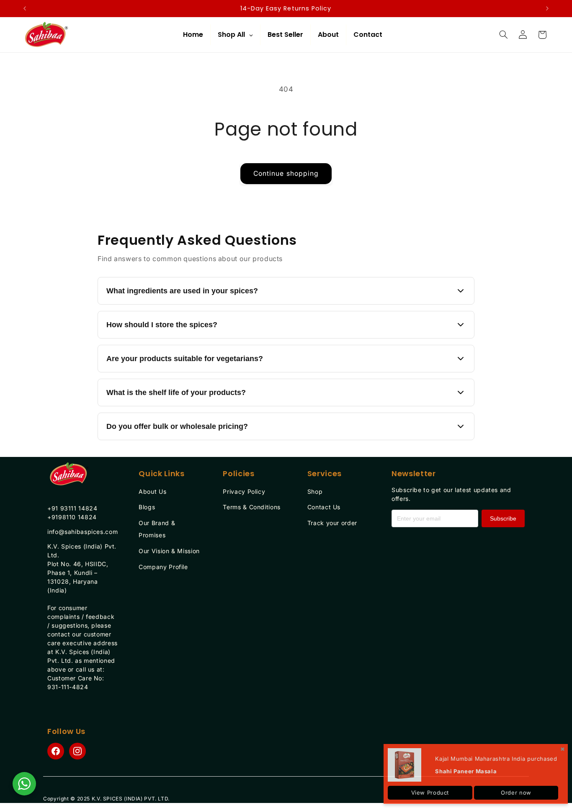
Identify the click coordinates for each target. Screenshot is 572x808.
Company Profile (163, 566)
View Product (430, 792)
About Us (152, 491)
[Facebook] (55, 751)
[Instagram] (77, 751)
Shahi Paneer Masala (466, 771)
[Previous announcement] (24, 8)
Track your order (332, 522)
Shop (315, 491)
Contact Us (323, 506)
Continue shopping (286, 173)
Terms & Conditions (251, 506)
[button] (503, 34)
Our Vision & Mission (169, 550)
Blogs (147, 506)
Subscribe (503, 518)
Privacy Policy (244, 491)
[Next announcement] (547, 8)
